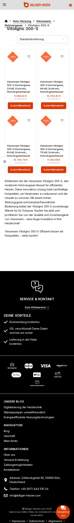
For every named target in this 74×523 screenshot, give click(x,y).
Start (8, 21)
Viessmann (44, 21)
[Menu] (4, 5)
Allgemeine (55, 521)
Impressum (18, 521)
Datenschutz (37, 521)
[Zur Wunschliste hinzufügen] (28, 56)
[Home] (37, 4)
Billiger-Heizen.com (35, 508)
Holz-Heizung (22, 21)
